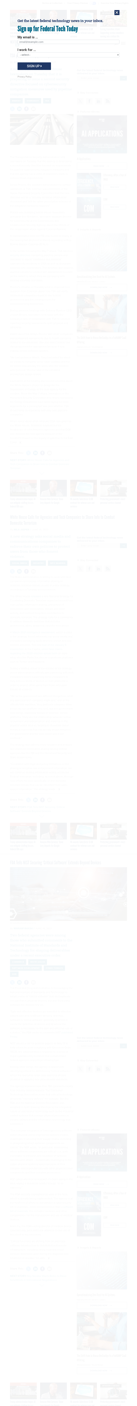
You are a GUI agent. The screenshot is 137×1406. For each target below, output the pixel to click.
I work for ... (27, 50)
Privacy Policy (25, 76)
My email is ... (28, 37)
